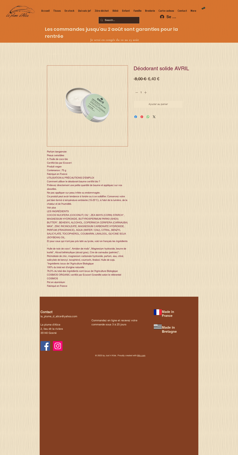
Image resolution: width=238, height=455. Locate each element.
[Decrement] (136, 92)
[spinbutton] (141, 92)
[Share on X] (154, 117)
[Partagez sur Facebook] (136, 117)
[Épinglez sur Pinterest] (142, 117)
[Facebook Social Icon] (45, 346)
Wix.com (141, 355)
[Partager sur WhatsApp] (148, 117)
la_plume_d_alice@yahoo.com (58, 316)
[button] (203, 8)
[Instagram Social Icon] (57, 346)
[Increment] (145, 92)
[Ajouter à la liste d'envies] (187, 104)
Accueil (51, 53)
